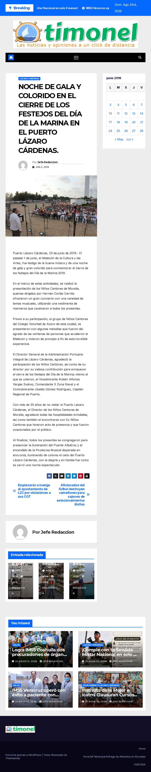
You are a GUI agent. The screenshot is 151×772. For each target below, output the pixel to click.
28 (141, 131)
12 (125, 113)
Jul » (129, 139)
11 (118, 113)
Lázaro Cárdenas (29, 78)
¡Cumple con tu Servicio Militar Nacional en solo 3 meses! (109, 654)
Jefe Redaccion (48, 162)
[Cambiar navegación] (76, 57)
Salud (16, 645)
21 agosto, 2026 (96, 661)
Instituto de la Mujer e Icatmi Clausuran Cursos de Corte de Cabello (108, 695)
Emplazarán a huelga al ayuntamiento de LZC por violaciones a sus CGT (34, 490)
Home (142, 748)
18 (118, 122)
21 (141, 122)
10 (110, 113)
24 (110, 131)
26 (126, 131)
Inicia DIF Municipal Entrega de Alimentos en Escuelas (114, 756)
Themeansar (13, 758)
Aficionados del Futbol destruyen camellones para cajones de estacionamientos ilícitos (71, 494)
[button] (139, 57)
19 (126, 122)
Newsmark (57, 754)
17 (110, 122)
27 (134, 131)
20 (134, 122)
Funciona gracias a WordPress (24, 754)
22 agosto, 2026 (26, 661)
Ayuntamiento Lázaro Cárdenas (101, 685)
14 (141, 113)
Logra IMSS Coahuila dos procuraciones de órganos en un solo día (40, 654)
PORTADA (139, 764)
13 (133, 113)
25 (118, 131)
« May (119, 139)
